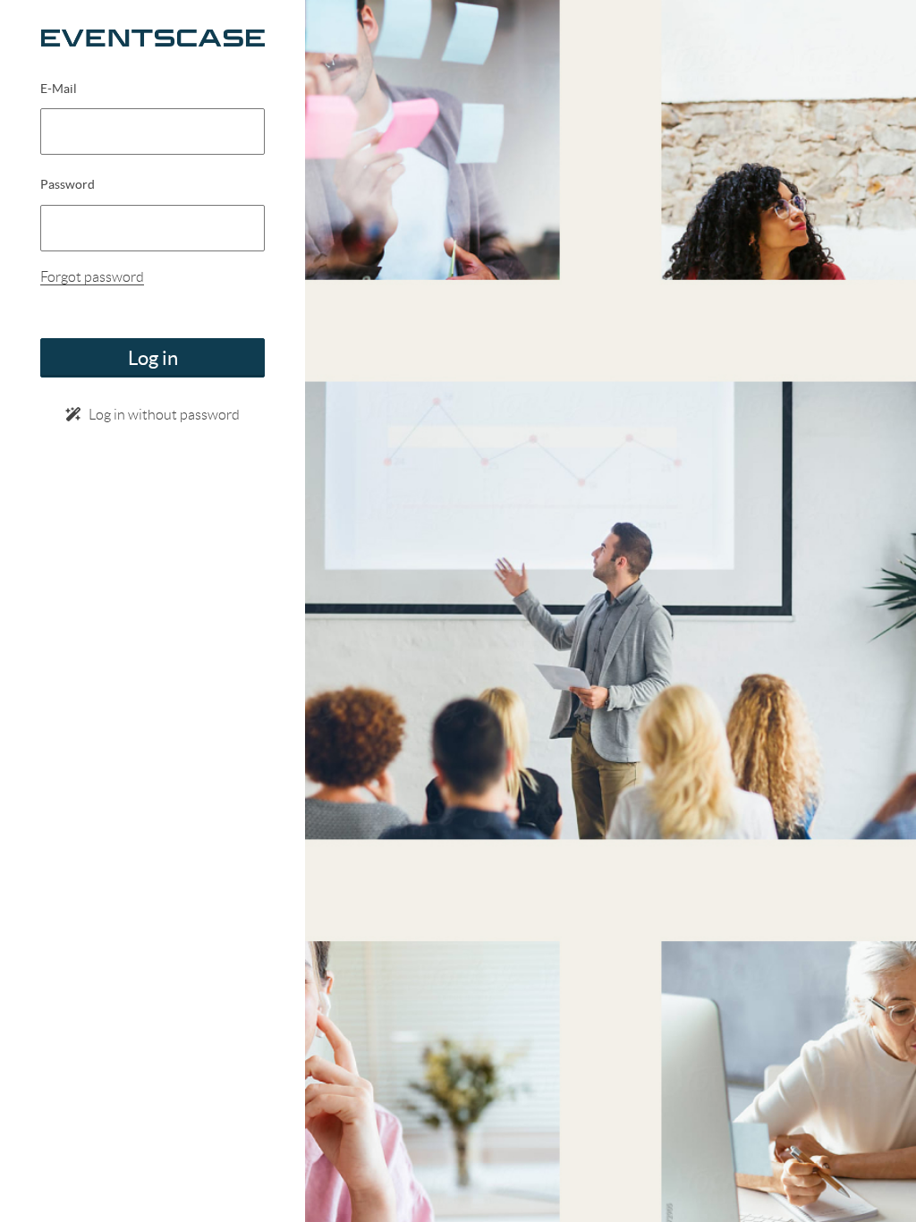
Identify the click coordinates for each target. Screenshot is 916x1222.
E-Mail (58, 88)
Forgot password (92, 276)
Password (67, 184)
